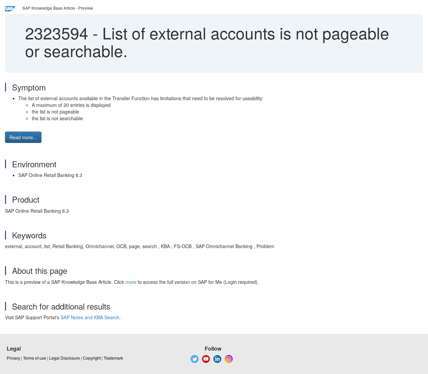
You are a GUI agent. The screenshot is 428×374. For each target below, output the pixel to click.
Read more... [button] (23, 137)
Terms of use (34, 358)
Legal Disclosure (64, 358)
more (130, 281)
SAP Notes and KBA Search (90, 317)
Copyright (92, 358)
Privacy (13, 358)
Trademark (113, 358)
